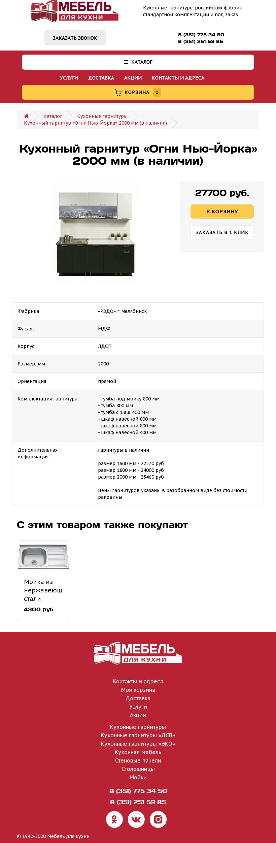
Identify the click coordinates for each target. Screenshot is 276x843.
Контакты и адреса (178, 78)
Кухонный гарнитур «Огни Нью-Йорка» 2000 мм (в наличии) (95, 123)
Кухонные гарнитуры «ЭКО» (138, 743)
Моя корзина (138, 689)
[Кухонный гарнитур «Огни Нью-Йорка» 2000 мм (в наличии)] (96, 233)
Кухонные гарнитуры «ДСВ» (138, 735)
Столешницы (138, 769)
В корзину (222, 211)
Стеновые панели (138, 760)
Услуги (69, 78)
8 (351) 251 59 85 (200, 41)
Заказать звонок (75, 38)
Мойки (138, 777)
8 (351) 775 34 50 (201, 35)
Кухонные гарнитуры (102, 116)
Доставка (101, 78)
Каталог (141, 62)
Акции (133, 78)
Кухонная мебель (138, 752)
